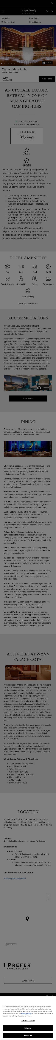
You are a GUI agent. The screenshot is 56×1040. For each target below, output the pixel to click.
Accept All (28, 1035)
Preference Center (28, 1021)
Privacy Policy (26, 1013)
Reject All (27, 1028)
